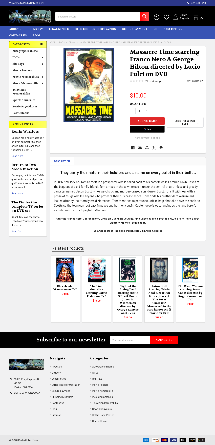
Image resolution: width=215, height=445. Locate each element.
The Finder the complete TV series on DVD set (27, 206)
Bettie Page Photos (24, 106)
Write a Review (195, 80)
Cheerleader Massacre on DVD (65, 287)
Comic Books (20, 113)
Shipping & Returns (169, 29)
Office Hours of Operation (95, 29)
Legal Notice (59, 29)
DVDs (16, 57)
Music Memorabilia (25, 83)
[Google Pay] (147, 129)
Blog (36, 35)
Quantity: (138, 104)
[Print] (147, 148)
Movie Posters (22, 70)
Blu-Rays (18, 64)
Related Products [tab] (68, 247)
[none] (89, 85)
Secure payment (134, 29)
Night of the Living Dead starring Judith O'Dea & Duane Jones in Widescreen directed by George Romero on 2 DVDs (128, 299)
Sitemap (56, 414)
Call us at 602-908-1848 (27, 393)
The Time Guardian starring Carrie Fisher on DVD (96, 291)
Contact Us (18, 35)
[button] (185, 122)
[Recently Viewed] (157, 17)
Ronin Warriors (25, 131)
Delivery (36, 29)
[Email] (140, 148)
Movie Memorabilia (25, 77)
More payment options (147, 137)
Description (62, 161)
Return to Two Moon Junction (24, 167)
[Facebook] (133, 148)
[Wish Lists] (167, 17)
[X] (154, 148)
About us (16, 29)
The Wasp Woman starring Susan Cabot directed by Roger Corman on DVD (190, 292)
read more (17, 155)
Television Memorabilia (21, 91)
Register (185, 18)
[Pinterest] (161, 148)
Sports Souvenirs (23, 100)
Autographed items (25, 51)
